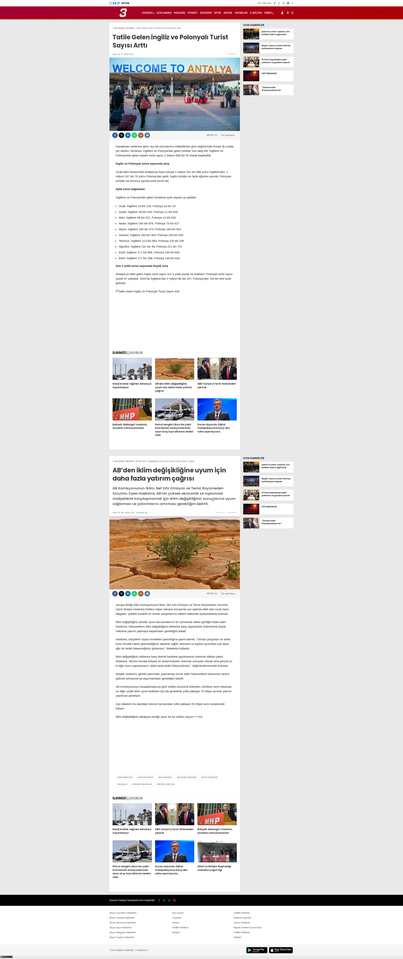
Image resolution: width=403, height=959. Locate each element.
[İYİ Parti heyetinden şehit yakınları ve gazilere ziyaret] (251, 66)
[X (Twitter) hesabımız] (279, 3)
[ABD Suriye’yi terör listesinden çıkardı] (217, 369)
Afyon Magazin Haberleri (122, 932)
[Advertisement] (175, 324)
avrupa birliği (146, 777)
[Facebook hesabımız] (274, 3)
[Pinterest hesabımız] (288, 3)
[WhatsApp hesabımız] (293, 3)
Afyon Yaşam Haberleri (121, 937)
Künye (175, 922)
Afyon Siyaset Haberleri (122, 917)
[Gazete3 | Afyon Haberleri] (123, 16)
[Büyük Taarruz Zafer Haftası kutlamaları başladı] (251, 52)
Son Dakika (164, 12)
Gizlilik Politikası (180, 927)
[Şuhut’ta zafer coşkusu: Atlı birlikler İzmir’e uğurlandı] (251, 38)
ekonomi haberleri (187, 777)
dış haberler (166, 777)
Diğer (268, 12)
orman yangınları (143, 784)
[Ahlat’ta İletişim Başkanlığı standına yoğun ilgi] (217, 851)
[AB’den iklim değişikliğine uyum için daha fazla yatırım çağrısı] (174, 369)
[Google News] (228, 135)
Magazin (179, 12)
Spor (217, 12)
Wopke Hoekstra (166, 784)
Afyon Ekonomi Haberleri (122, 922)
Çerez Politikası (242, 922)
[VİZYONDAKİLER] (251, 80)
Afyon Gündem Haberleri (122, 912)
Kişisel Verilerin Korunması (248, 927)
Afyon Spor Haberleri (120, 927)
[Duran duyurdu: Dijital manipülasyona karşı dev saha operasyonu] (217, 409)
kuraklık (123, 784)
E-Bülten (256, 12)
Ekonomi (206, 12)
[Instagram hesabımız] (283, 3)
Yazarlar (241, 12)
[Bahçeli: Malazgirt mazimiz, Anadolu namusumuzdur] (132, 409)
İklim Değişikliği (210, 777)
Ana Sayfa (178, 912)
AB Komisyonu (126, 777)
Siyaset (193, 12)
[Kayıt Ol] (282, 12)
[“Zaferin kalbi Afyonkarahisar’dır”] (251, 94)
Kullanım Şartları (242, 917)
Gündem (147, 12)
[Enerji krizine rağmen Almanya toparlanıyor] (132, 369)
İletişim (176, 932)
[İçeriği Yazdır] (147, 135)
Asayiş (228, 12)
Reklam (238, 937)
